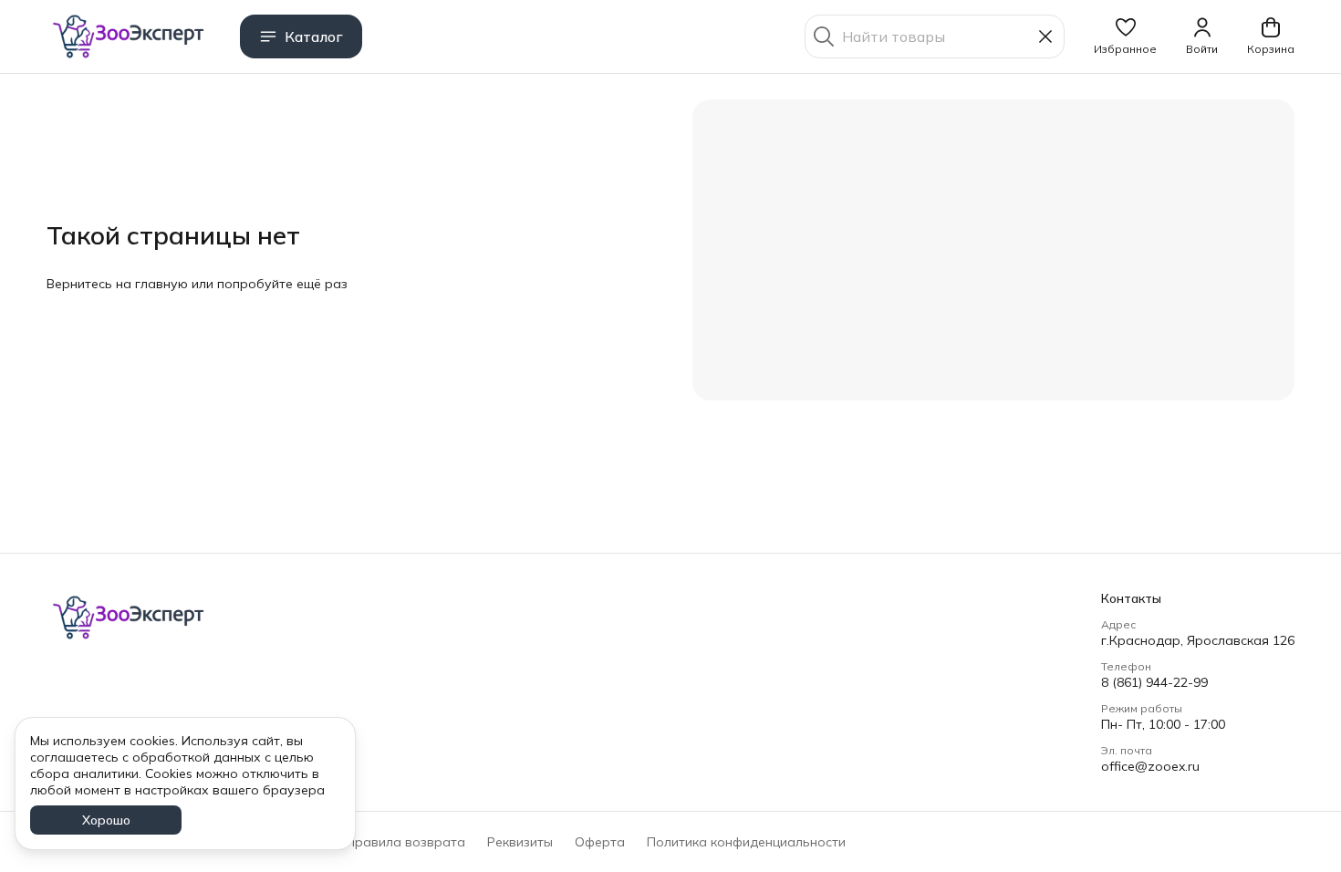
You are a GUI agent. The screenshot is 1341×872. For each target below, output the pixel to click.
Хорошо (106, 820)
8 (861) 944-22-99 (1154, 682)
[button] (1125, 36)
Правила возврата (405, 842)
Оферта (600, 842)
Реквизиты (520, 842)
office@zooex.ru (1150, 766)
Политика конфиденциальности (746, 842)
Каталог (314, 36)
